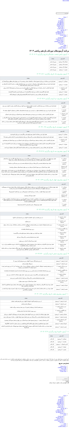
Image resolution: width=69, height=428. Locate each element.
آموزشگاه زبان (60, 23)
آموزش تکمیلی (60, 26)
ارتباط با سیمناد (62, 370)
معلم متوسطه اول (59, 32)
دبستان (62, 19)
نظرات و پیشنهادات (62, 367)
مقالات (64, 45)
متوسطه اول (61, 20)
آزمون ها (62, 43)
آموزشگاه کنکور (60, 24)
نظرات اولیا (63, 368)
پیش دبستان (61, 18)
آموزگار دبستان (60, 31)
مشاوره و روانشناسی (59, 41)
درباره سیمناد (63, 366)
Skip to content (66, 0)
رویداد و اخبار (61, 42)
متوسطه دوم (61, 22)
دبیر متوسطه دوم (60, 33)
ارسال (67, 381)
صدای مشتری (60, 28)
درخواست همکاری (62, 47)
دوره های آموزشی (60, 38)
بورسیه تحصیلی (60, 40)
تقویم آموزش (61, 37)
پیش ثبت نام (61, 27)
